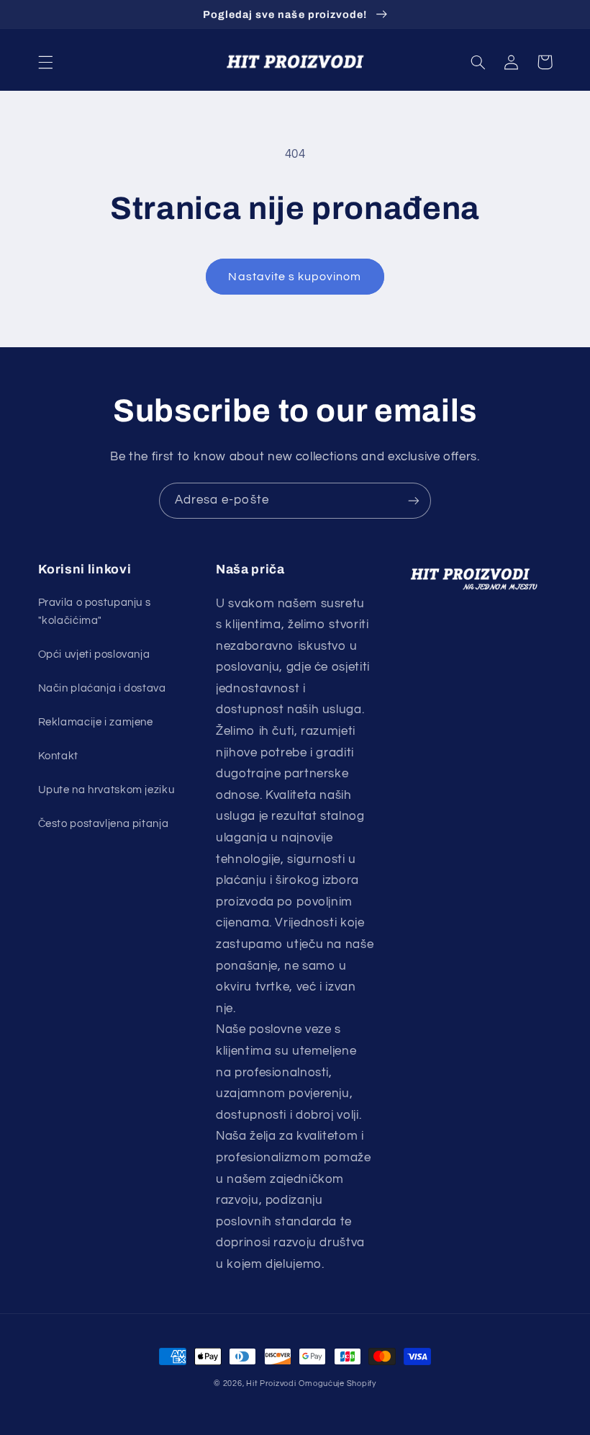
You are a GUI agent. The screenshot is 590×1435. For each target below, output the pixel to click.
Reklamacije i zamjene (95, 722)
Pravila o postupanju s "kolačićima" (94, 612)
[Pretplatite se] (413, 500)
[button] (45, 62)
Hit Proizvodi (271, 1383)
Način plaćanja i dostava (102, 688)
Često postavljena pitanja (103, 823)
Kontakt (58, 756)
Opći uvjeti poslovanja (94, 654)
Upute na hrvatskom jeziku (106, 789)
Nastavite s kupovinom (294, 276)
